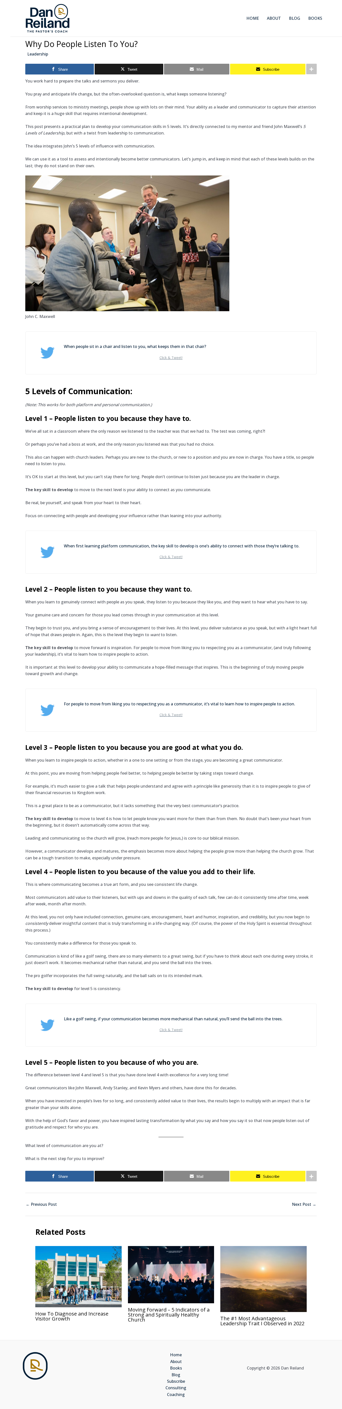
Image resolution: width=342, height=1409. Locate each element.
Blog (176, 1375)
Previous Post (41, 1204)
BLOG (294, 18)
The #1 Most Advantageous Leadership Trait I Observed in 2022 (262, 1321)
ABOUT (274, 18)
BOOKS (315, 18)
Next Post (304, 1204)
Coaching (176, 1394)
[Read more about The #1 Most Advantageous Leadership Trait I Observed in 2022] (263, 1278)
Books (176, 1368)
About (176, 1361)
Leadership (37, 54)
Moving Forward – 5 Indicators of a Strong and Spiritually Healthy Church (169, 1314)
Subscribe (176, 1381)
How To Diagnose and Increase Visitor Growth (71, 1316)
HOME (252, 18)
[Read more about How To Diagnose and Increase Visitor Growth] (78, 1276)
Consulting (175, 1388)
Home (176, 1355)
